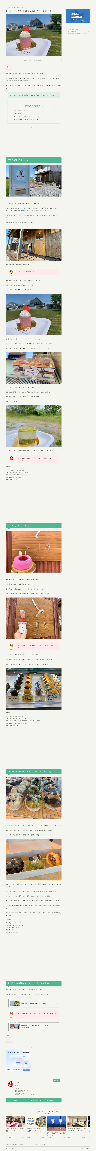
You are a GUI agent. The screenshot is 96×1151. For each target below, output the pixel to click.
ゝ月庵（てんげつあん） (20, 114)
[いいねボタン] (8, 67)
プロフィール (15, 1148)
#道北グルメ (9, 1042)
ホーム (7, 1148)
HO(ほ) (23, 210)
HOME (7, 1144)
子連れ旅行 (14, 1144)
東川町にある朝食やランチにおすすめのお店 (26, 120)
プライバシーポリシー (25, 1148)
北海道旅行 (18, 7)
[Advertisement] (34, 140)
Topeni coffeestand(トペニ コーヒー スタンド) (27, 117)
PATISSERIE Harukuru (20, 111)
